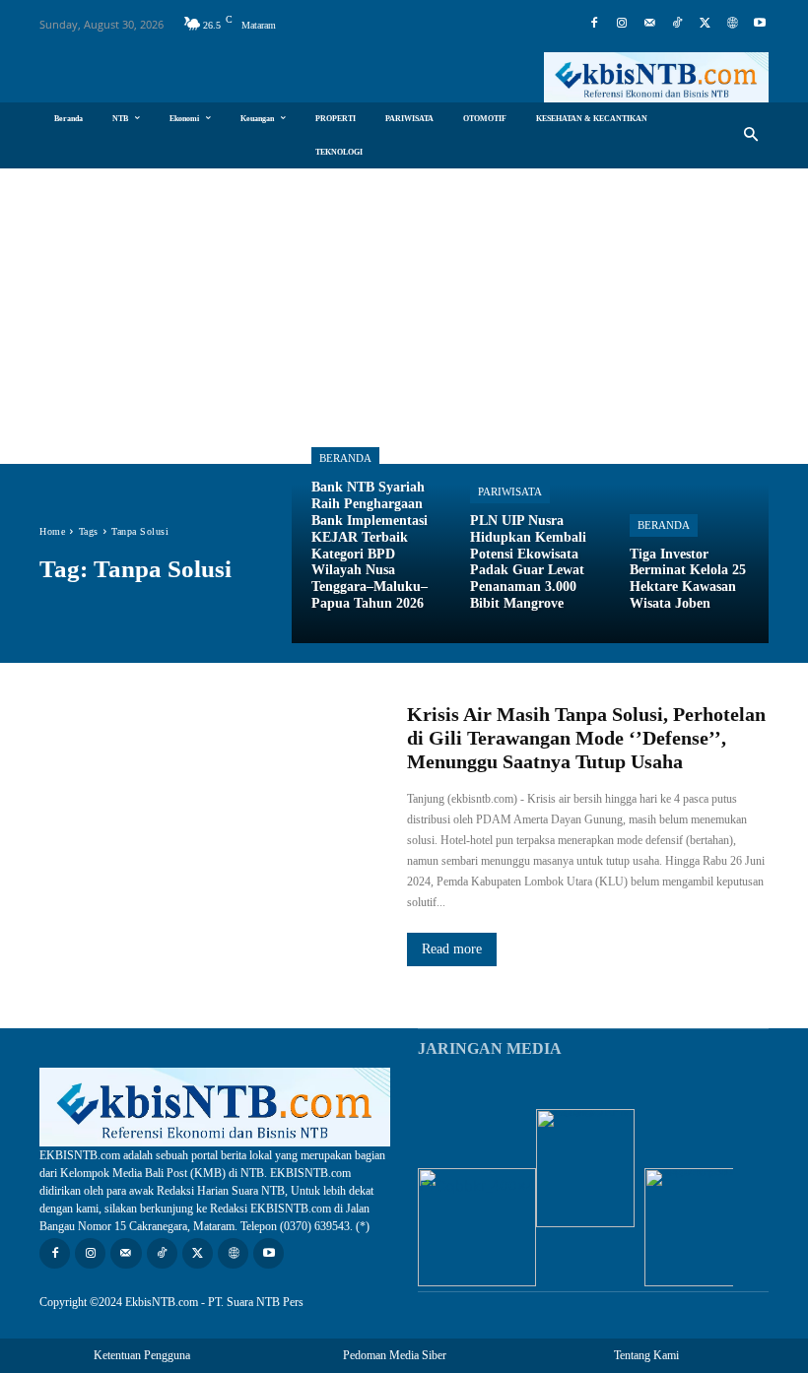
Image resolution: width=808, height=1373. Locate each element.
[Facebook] (594, 24)
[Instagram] (622, 24)
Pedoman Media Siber (394, 1355)
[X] (704, 24)
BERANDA (664, 525)
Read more (452, 949)
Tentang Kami (646, 1355)
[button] (751, 135)
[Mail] (649, 24)
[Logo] (656, 77)
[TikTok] (677, 24)
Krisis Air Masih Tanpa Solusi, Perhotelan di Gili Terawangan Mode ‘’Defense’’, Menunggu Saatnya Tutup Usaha (586, 737)
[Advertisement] (404, 316)
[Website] (732, 24)
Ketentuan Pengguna (142, 1355)
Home (52, 531)
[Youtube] (760, 24)
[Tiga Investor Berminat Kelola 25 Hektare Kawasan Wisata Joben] (689, 563)
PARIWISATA (510, 491)
